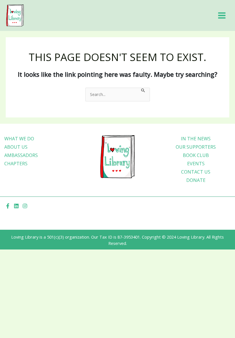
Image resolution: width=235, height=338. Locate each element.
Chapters (16, 163)
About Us (16, 147)
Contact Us (195, 172)
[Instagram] (25, 206)
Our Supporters (196, 147)
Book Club (196, 155)
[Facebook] (7, 206)
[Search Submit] (143, 91)
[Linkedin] (16, 206)
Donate (195, 180)
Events (196, 163)
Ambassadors (21, 155)
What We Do (19, 138)
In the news (196, 138)
